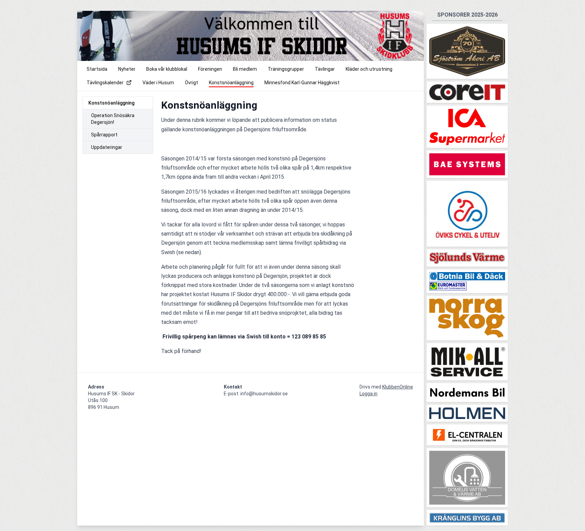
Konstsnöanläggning (111, 103)
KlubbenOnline (397, 387)
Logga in (368, 393)
